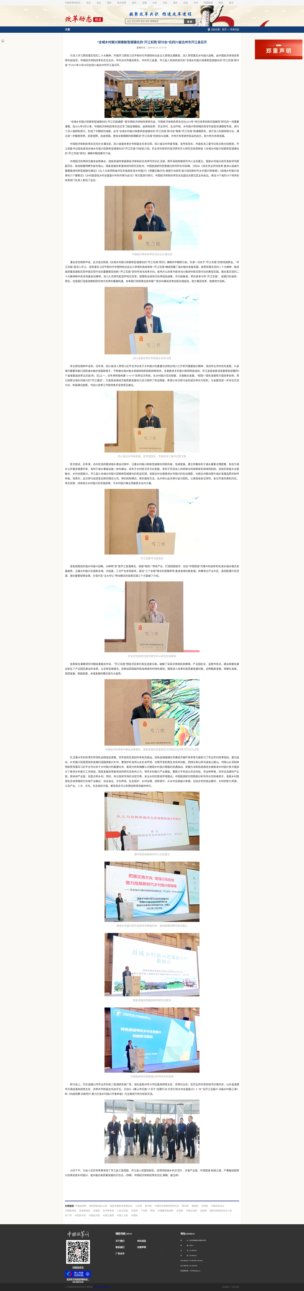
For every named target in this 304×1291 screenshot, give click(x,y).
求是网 (203, 1211)
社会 (154, 3)
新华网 (148, 1206)
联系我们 (120, 1247)
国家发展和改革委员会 (121, 1206)
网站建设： (226, 1287)
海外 (175, 3)
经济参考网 (108, 1211)
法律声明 (141, 1247)
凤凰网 (96, 1211)
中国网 (134, 1215)
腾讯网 (185, 1206)
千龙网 (144, 1211)
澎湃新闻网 (84, 1211)
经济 (134, 3)
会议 (99, 3)
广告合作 (120, 1253)
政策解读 (208, 3)
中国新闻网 (70, 1211)
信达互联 (235, 1287)
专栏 (196, 3)
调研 (109, 3)
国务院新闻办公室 (98, 1206)
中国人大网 (122, 1215)
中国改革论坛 (217, 1206)
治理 (144, 3)
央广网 (68, 1215)
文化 (165, 3)
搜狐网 (195, 1206)
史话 (185, 3)
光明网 (204, 1206)
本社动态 (141, 1241)
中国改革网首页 (72, 3)
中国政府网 (80, 1206)
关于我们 (120, 1241)
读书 (231, 3)
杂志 (88, 3)
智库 (221, 3)
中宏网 (134, 1211)
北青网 (179, 1211)
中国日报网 (108, 1215)
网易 (152, 1211)
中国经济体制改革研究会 (167, 1206)
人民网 (138, 1206)
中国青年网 (80, 1215)
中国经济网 (94, 1215)
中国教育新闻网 (165, 1211)
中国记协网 (191, 1211)
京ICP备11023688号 (101, 1287)
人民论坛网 (122, 1211)
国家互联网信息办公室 (221, 1211)
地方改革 (121, 3)
